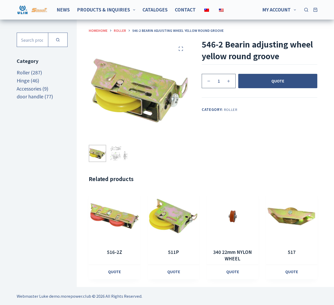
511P (173, 252)
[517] (291, 216)
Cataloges (155, 9)
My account (276, 9)
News (63, 9)
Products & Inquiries (103, 9)
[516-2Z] (114, 216)
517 (292, 252)
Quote (277, 80)
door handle (30, 96)
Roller (230, 109)
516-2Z (114, 252)
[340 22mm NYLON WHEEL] (232, 216)
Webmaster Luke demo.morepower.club (54, 296)
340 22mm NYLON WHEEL (232, 255)
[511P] (173, 216)
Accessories (29, 88)
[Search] (306, 10)
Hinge (23, 80)
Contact (185, 9)
